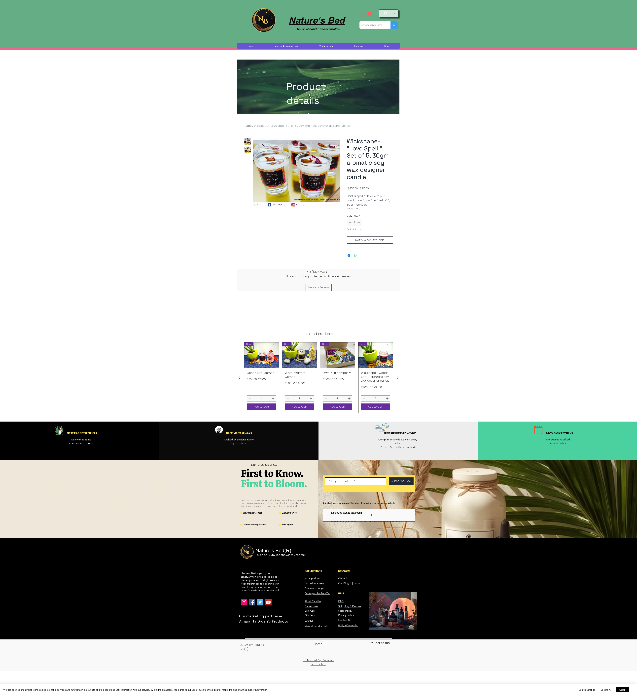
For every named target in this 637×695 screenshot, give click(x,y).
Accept (622, 689)
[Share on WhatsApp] (355, 256)
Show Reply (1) (291, 393)
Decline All (606, 689)
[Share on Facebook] (349, 256)
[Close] (633, 689)
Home (248, 126)
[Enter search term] (394, 25)
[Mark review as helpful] (388, 403)
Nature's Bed (317, 20)
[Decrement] (349, 222)
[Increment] (359, 222)
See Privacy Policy (257, 689)
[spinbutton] (354, 222)
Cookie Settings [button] (587, 689)
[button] (367, 14)
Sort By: (364, 350)
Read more (353, 208)
